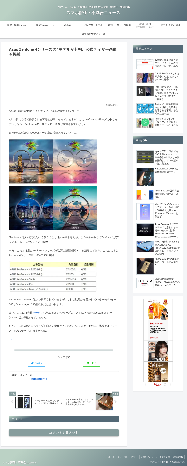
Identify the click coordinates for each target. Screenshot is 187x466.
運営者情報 (178, 457)
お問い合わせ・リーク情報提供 (155, 457)
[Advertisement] (64, 79)
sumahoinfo (39, 378)
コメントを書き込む (64, 432)
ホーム (111, 457)
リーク (36, 312)
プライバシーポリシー (128, 457)
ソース (11, 339)
